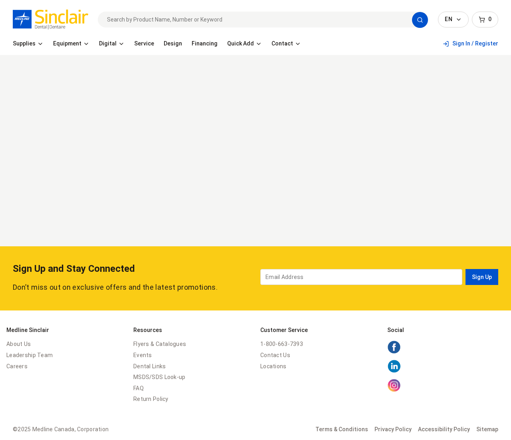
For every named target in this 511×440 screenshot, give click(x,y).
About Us (18, 344)
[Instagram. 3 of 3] (394, 390)
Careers (17, 366)
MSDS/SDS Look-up (159, 377)
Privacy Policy (393, 429)
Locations (273, 366)
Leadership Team (29, 355)
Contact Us (275, 355)
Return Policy (150, 399)
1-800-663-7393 (281, 344)
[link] (50, 19)
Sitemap (487, 429)
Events (142, 355)
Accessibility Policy (444, 429)
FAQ (138, 388)
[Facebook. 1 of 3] (394, 352)
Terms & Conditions (341, 429)
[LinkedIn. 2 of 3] (394, 371)
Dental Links (149, 366)
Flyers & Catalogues (159, 344)
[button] (420, 20)
